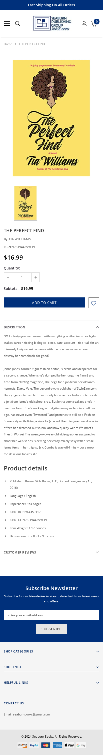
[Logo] (51, 22)
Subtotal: (12, 288)
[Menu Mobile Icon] (7, 24)
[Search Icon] (17, 23)
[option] (51, 118)
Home (8, 44)
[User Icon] (84, 23)
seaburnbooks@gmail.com (31, 714)
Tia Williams (20, 239)
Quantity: (12, 268)
